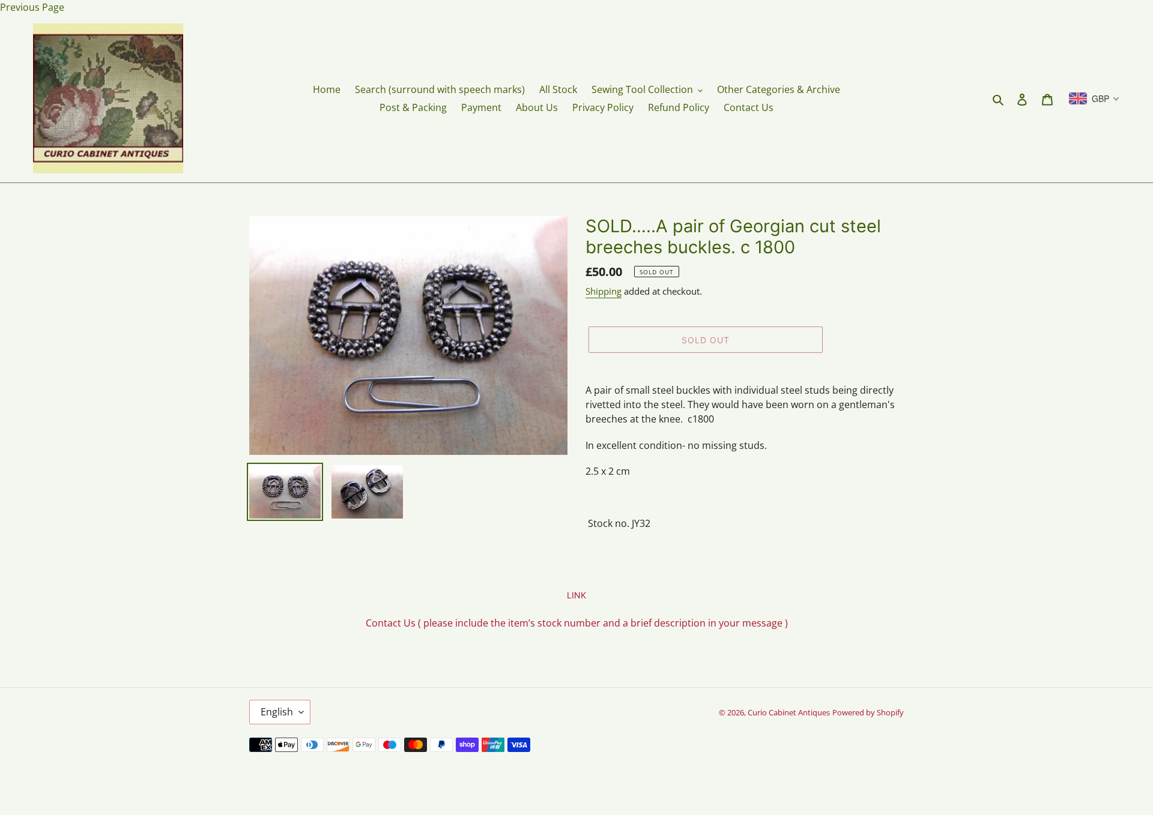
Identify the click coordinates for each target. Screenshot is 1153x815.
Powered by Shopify (868, 712)
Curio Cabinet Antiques (789, 712)
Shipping (604, 291)
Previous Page (32, 7)
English (277, 711)
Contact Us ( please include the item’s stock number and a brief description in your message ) (577, 623)
